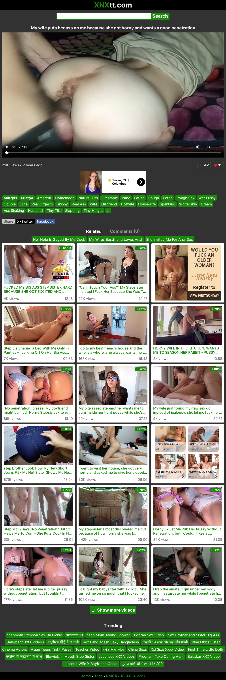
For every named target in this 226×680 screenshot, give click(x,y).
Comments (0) (125, 231)
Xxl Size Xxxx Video (167, 649)
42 (206, 165)
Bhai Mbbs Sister (206, 642)
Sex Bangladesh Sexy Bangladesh (111, 642)
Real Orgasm (42, 204)
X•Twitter (25, 221)
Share (8, 221)
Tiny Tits (54, 210)
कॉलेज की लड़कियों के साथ (24, 656)
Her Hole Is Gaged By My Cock (59, 239)
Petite (168, 198)
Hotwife (127, 204)
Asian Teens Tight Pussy (51, 649)
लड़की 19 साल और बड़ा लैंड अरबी (165, 642)
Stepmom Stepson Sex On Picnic (34, 635)
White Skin (188, 204)
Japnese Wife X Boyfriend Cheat (91, 663)
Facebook (45, 221)
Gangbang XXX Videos (25, 642)
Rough (153, 198)
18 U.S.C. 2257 (133, 676)
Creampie (110, 198)
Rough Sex (185, 198)
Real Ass (79, 204)
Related (94, 231)
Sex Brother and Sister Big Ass (193, 635)
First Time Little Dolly (206, 649)
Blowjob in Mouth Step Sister (70, 656)
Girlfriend (109, 204)
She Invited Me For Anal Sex (169, 239)
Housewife (147, 204)
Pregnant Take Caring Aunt (161, 656)
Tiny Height (93, 210)
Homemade (64, 198)
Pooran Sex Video (149, 635)
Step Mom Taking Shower (108, 635)
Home (86, 676)
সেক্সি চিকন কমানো (113, 649)
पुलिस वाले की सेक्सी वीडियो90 (142, 663)
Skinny (62, 204)
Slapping (72, 210)
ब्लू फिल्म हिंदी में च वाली (63, 642)
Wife (93, 204)
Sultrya (27, 198)
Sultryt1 (10, 198)
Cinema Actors (14, 649)
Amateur (44, 198)
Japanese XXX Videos (116, 656)
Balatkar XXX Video (204, 656)
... (108, 210)
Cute (24, 204)
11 (220, 165)
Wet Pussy (207, 198)
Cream (206, 204)
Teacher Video (87, 649)
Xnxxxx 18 (74, 635)
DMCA (111, 676)
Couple (10, 204)
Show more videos (116, 610)
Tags (98, 676)
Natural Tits (88, 198)
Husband (35, 210)
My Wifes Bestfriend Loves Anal (115, 239)
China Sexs (137, 649)
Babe (126, 198)
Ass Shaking (14, 210)
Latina (139, 198)
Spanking (167, 204)
